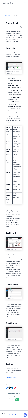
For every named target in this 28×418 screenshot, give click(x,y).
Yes (17, 399)
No (11, 399)
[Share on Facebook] (7, 388)
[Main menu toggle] (25, 3)
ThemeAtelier (7, 3)
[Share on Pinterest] (15, 388)
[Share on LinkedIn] (12, 388)
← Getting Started (11, 378)
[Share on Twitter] (10, 388)
